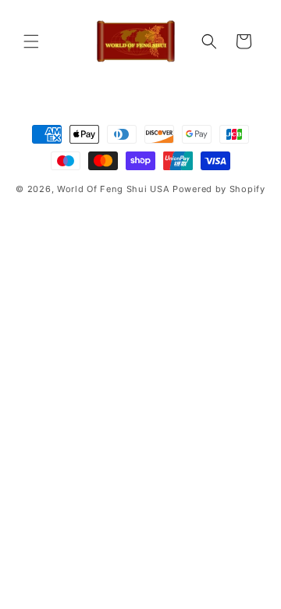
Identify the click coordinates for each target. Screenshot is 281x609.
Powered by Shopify (219, 188)
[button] (31, 41)
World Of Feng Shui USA (113, 188)
